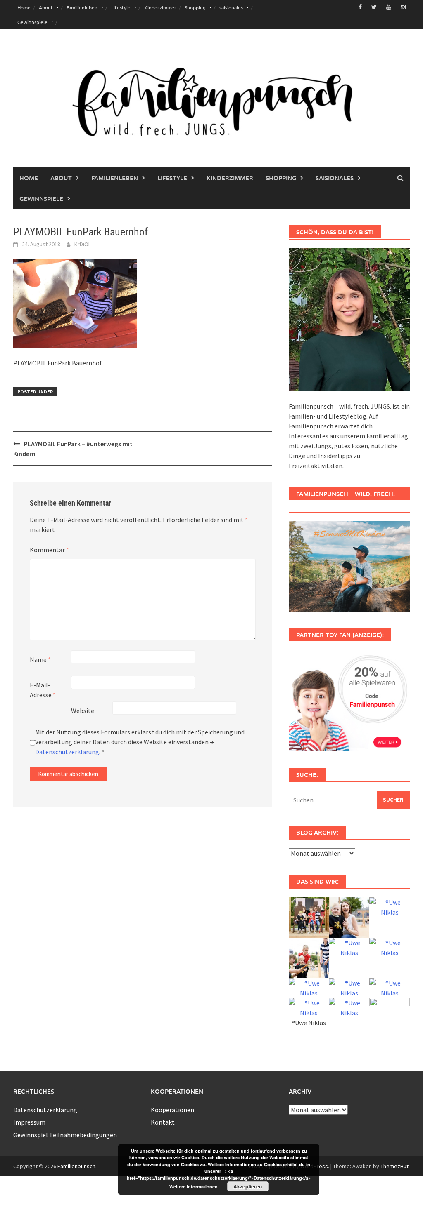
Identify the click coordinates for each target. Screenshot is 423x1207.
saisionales (231, 7)
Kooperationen (172, 1110)
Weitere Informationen (193, 1186)
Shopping (195, 7)
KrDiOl (82, 244)
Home (24, 7)
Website (82, 710)
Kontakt (163, 1122)
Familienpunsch (76, 1166)
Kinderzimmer (160, 7)
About (46, 7)
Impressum (29, 1122)
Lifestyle (121, 7)
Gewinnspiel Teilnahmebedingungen (65, 1135)
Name (40, 659)
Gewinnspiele (32, 22)
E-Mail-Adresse (43, 690)
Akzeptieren (247, 1186)
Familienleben (82, 7)
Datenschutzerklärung (67, 752)
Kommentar (49, 550)
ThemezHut (394, 1166)
